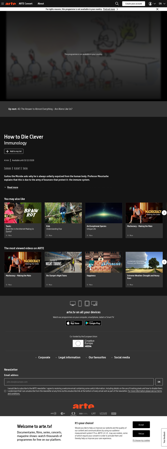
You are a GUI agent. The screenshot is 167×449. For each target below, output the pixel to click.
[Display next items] (164, 212)
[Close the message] (157, 9)
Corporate (44, 357)
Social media (122, 357)
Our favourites (97, 357)
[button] (117, 4)
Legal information (69, 357)
